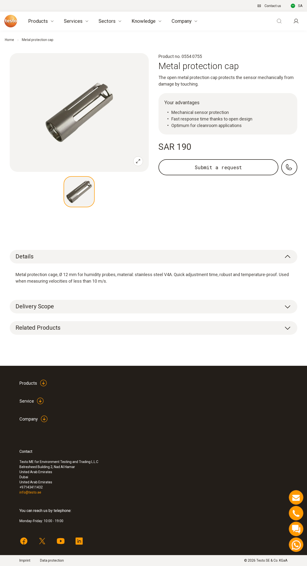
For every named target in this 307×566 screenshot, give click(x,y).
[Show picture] (79, 191)
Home (9, 40)
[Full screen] (138, 161)
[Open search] (279, 21)
